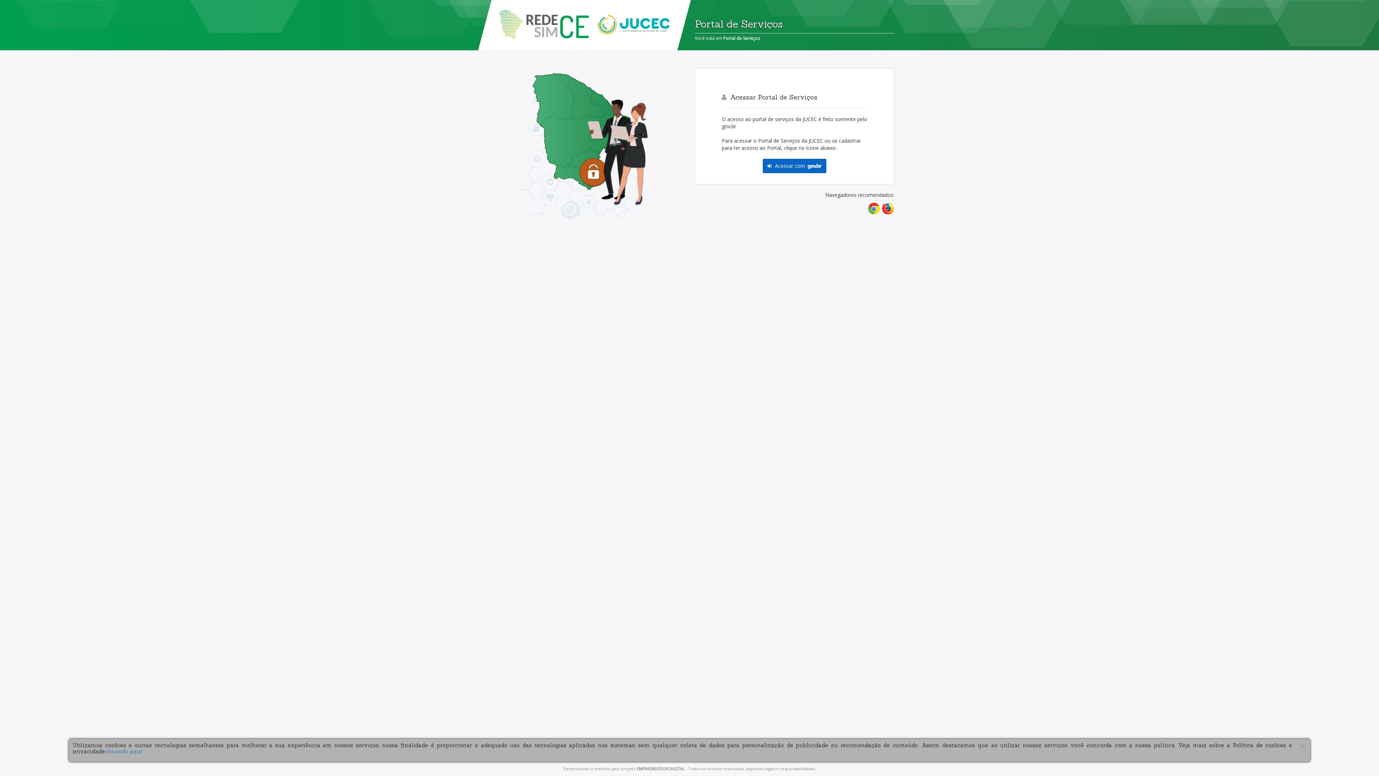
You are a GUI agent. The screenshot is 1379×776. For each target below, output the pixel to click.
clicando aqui (123, 751)
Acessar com (790, 165)
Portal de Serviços (741, 38)
